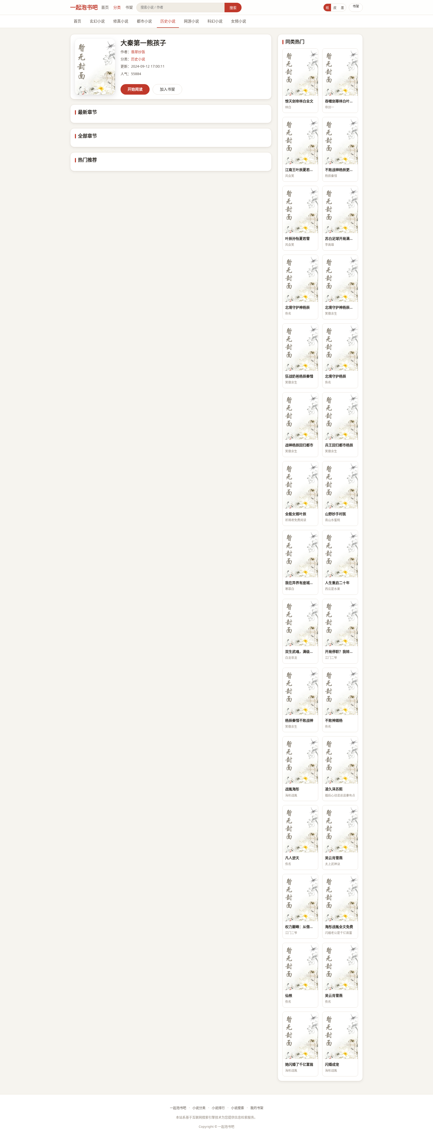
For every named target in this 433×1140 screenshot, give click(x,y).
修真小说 (120, 21)
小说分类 (198, 1107)
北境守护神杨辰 (297, 307)
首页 (105, 7)
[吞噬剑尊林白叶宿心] (340, 72)
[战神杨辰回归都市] (300, 416)
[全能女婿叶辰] (300, 484)
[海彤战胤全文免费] (340, 897)
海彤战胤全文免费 (339, 926)
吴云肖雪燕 (334, 857)
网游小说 (191, 21)
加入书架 (167, 89)
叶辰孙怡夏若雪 (297, 238)
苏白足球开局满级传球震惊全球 (340, 238)
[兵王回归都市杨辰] (340, 416)
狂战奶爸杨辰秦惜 (299, 376)
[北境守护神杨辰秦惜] (340, 278)
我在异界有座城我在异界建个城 (300, 582)
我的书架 (256, 1107)
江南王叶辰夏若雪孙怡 (300, 169)
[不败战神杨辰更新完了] (340, 140)
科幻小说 (215, 21)
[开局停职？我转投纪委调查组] (340, 622)
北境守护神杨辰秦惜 (340, 307)
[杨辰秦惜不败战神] (300, 691)
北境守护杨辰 (335, 376)
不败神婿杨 (334, 720)
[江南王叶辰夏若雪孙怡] (300, 140)
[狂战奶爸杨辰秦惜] (300, 347)
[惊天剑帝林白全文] (300, 72)
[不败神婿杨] (340, 691)
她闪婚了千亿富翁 (299, 1064)
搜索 (233, 7)
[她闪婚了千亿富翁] (300, 1035)
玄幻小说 (97, 21)
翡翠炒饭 (138, 51)
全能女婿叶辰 (295, 513)
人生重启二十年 (337, 582)
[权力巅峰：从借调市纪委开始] (300, 897)
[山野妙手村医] (340, 484)
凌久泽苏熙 (334, 789)
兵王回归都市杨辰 (339, 445)
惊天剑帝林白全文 (299, 101)
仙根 (288, 995)
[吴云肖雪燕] (340, 828)
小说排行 (218, 1107)
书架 (129, 7)
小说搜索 (237, 1107)
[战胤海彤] (300, 760)
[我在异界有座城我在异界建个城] (300, 553)
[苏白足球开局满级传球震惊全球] (340, 209)
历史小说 (167, 21)
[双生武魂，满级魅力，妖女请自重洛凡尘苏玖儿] (300, 622)
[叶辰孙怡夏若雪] (300, 209)
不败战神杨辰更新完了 (340, 169)
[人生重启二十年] (340, 553)
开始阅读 (135, 89)
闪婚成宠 (332, 1064)
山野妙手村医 (335, 513)
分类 (117, 7)
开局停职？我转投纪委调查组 (340, 651)
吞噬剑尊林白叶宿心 (340, 101)
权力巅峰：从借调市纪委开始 (300, 926)
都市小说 (144, 21)
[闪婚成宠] (340, 1035)
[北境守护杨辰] (340, 347)
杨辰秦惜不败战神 (299, 720)
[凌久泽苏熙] (340, 760)
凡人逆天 (292, 857)
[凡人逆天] (300, 828)
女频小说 (238, 21)
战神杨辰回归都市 (299, 445)
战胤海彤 (292, 789)
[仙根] (300, 966)
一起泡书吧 (84, 7)
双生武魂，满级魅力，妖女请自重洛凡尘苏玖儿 (300, 651)
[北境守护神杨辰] (300, 278)
